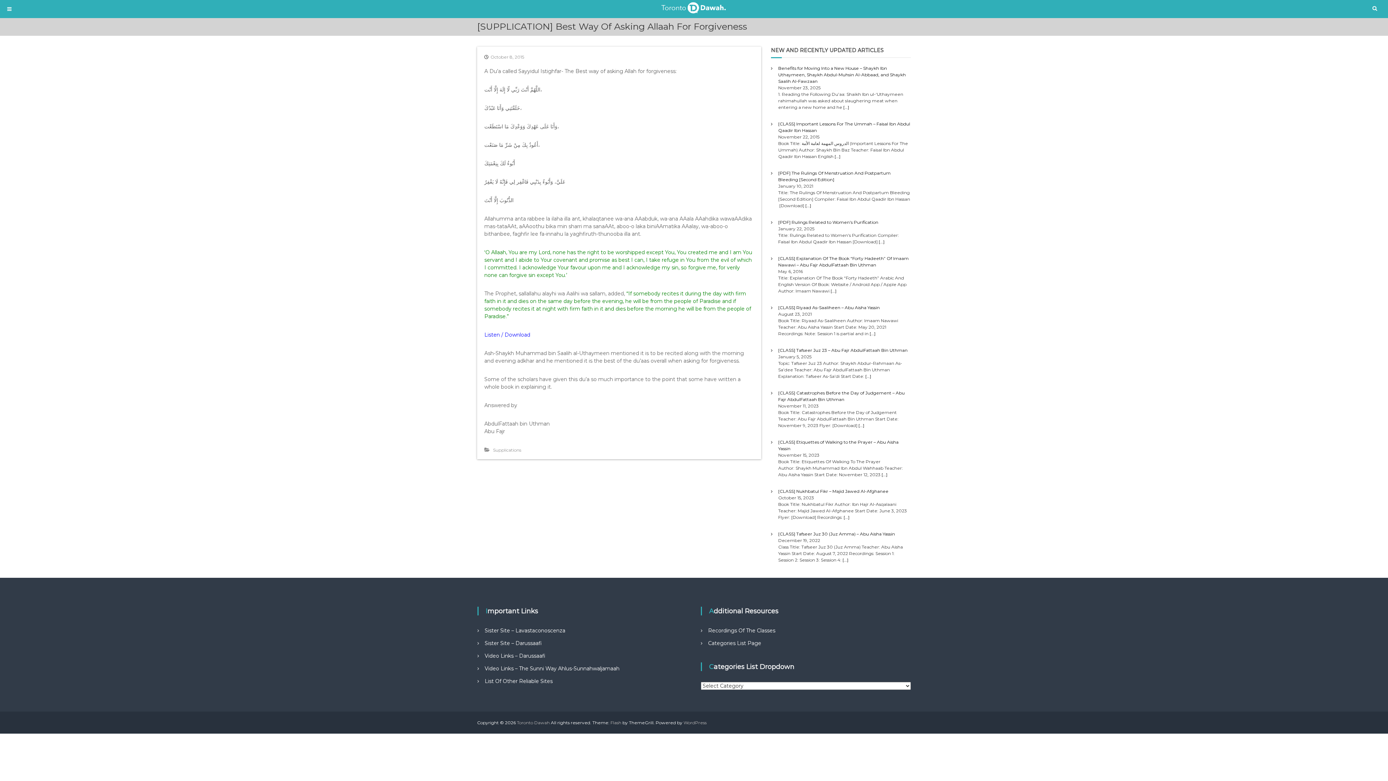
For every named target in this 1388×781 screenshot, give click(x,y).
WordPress (695, 722)
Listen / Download (507, 335)
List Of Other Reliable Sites (519, 681)
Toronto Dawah (533, 722)
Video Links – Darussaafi (515, 656)
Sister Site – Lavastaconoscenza (525, 630)
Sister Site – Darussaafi (513, 643)
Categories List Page (734, 643)
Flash (616, 722)
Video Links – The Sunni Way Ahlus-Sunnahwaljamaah (552, 668)
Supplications (507, 450)
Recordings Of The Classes (741, 630)
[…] (846, 107)
